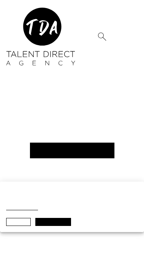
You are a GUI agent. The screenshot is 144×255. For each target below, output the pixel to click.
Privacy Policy (22, 208)
